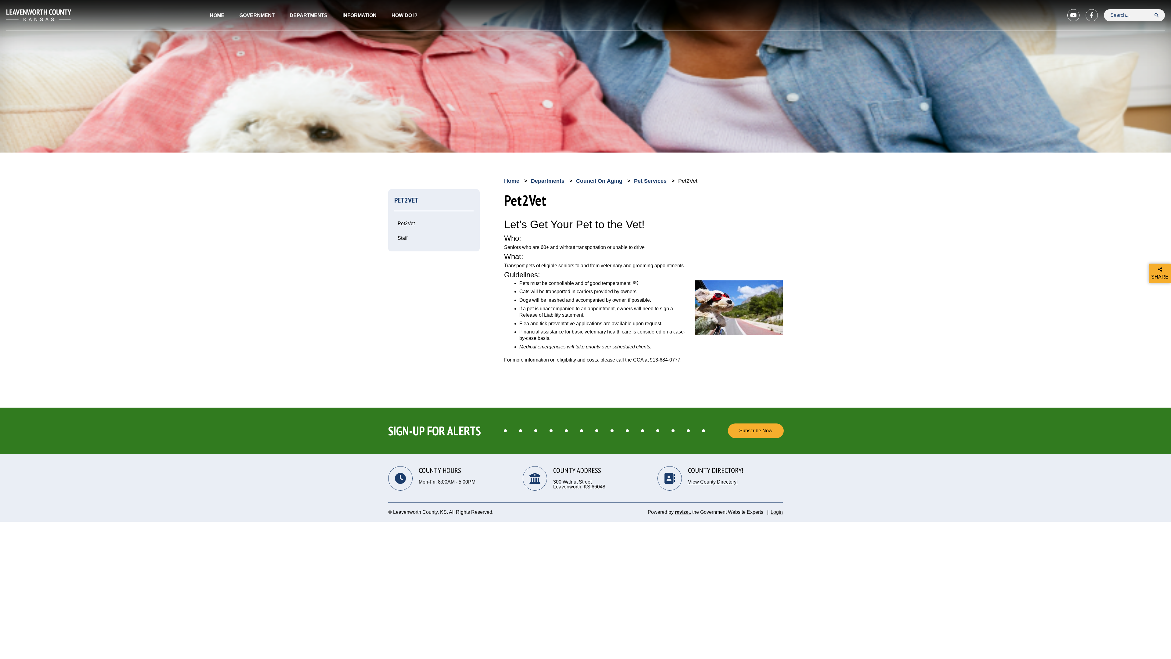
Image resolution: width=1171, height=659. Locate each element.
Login (777, 512)
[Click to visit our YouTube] (1073, 15)
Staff (402, 238)
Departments (547, 181)
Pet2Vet (406, 223)
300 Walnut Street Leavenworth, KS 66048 (579, 484)
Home (217, 15)
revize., (683, 512)
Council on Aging (599, 181)
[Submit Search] (1157, 15)
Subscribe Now (755, 430)
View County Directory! (713, 482)
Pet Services (650, 181)
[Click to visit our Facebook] (1092, 15)
